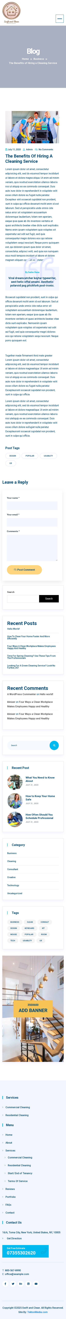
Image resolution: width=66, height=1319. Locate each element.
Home (9, 1134)
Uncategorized (14, 893)
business (14, 922)
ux (11, 463)
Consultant (12, 869)
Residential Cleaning (17, 1115)
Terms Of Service (17, 1181)
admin (29, 149)
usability (48, 456)
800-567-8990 (11, 1270)
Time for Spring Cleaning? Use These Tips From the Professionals (31, 657)
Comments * (13, 531)
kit (43, 928)
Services (10, 1150)
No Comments (45, 149)
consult (45, 922)
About (9, 1142)
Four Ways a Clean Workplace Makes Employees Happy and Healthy (31, 647)
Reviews (10, 1189)
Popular (30, 456)
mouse (13, 934)
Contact (10, 1212)
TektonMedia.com (37, 1312)
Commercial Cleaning (18, 1107)
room (44, 934)
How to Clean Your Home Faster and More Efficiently (28, 637)
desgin (13, 456)
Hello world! (13, 629)
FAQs (8, 1204)
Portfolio (11, 1196)
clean (30, 922)
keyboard (29, 928)
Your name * (13, 498)
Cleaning (11, 861)
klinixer (11, 702)
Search (10, 592)
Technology (13, 885)
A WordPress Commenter (21, 694)
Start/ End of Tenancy (20, 1173)
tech (12, 941)
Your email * (13, 514)
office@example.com (15, 1274)
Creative (11, 877)
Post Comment (26, 569)
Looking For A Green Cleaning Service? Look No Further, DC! (31, 667)
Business (12, 853)
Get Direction (14, 1238)
